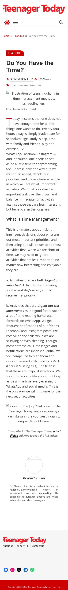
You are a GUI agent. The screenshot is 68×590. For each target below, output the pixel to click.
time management (30, 85)
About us (8, 545)
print (56, 431)
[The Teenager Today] (7, 22)
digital (14, 435)
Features (15, 53)
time (13, 85)
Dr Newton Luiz (21, 79)
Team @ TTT (22, 545)
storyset (20, 109)
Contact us (38, 545)
